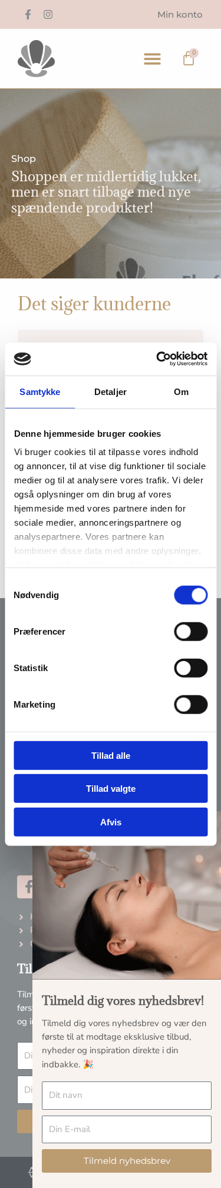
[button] (153, 58)
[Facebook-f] (28, 15)
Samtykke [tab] (39, 391)
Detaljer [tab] (110, 391)
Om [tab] (181, 391)
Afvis (110, 822)
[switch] (190, 631)
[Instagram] (48, 15)
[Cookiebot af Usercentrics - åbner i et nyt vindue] (157, 359)
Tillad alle (110, 755)
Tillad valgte (111, 789)
